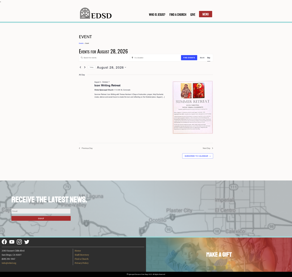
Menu (205, 14)
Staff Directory (82, 254)
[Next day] (84, 67)
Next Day (206, 148)
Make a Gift (219, 254)
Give (192, 14)
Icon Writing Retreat (107, 85)
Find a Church (82, 259)
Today (91, 67)
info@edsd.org (9, 263)
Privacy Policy (82, 263)
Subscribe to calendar (196, 156)
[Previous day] (80, 67)
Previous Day (87, 148)
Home (78, 250)
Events (81, 43)
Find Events (189, 57)
